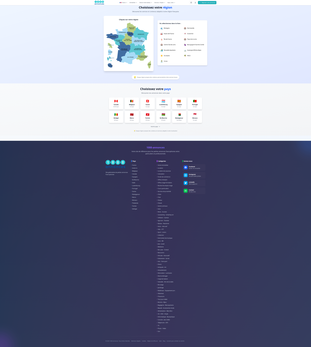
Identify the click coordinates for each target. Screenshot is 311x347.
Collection (161, 235)
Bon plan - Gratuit (163, 250)
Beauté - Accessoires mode (166, 308)
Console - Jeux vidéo (164, 320)
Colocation (161, 174)
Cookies (144, 341)
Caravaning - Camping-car (166, 215)
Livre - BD (161, 241)
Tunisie (134, 206)
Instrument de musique (165, 238)
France (134, 165)
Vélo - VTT (161, 229)
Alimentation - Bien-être (165, 311)
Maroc (134, 197)
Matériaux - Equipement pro (166, 290)
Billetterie (161, 247)
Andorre (134, 168)
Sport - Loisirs (162, 232)
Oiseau (160, 200)
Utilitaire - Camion (163, 218)
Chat (159, 197)
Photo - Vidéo (162, 328)
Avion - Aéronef (162, 226)
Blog (164, 341)
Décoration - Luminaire (165, 273)
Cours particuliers (163, 188)
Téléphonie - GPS (163, 323)
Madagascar (136, 194)
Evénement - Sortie (163, 258)
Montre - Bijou (162, 302)
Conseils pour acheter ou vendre (175, 341)
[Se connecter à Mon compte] (191, 2)
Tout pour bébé (162, 299)
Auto (159, 209)
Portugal (135, 188)
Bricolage (161, 285)
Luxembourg (136, 185)
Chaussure (161, 296)
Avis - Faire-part (162, 261)
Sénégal (134, 209)
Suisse (134, 191)
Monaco (134, 200)
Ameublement (162, 270)
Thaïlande (135, 203)
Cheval (160, 203)
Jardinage (161, 288)
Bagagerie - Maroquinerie (165, 305)
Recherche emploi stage (165, 185)
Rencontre (161, 253)
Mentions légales (136, 341)
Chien (159, 194)
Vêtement (161, 293)
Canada (134, 174)
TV (158, 325)
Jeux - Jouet (161, 244)
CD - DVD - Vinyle (163, 314)
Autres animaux (162, 206)
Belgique (135, 171)
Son (159, 331)
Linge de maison (163, 279)
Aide (160, 341)
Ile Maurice (135, 180)
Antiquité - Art (162, 267)
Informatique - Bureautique (166, 317)
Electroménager (163, 276)
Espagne (134, 177)
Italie (133, 183)
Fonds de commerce (164, 177)
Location (160, 168)
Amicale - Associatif (164, 255)
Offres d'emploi (162, 180)
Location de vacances (164, 171)
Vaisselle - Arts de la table (165, 282)
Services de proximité (164, 191)
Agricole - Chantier (163, 220)
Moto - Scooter (162, 212)
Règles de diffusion (152, 341)
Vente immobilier (163, 165)
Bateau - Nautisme (163, 223)
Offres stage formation (165, 183)
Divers (160, 264)
